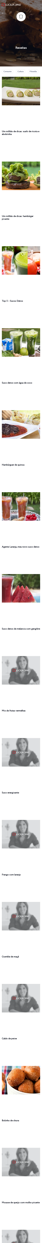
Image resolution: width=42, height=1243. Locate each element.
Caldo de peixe (9, 1038)
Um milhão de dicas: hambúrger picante (17, 218)
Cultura (21, 71)
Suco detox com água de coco (17, 383)
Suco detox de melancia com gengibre (21, 629)
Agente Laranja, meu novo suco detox (20, 547)
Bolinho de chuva (10, 1120)
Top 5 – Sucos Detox (12, 301)
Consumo (8, 71)
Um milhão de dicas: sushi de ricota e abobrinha (20, 133)
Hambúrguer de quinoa (13, 465)
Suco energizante (10, 792)
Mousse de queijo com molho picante (21, 1202)
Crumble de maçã (10, 956)
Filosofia (33, 71)
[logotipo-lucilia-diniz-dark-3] (11, 4)
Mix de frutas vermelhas (14, 710)
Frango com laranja (11, 874)
